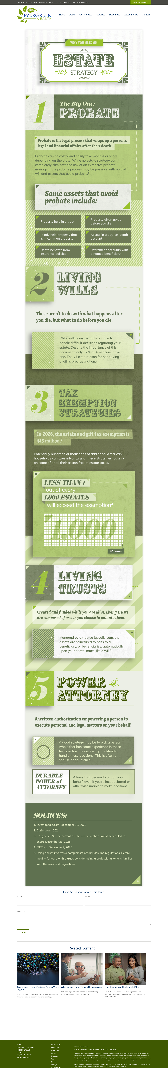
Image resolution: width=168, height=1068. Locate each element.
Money (53, 1062)
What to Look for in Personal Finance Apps (81, 987)
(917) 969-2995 (64, 2)
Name (19, 896)
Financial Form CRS (82, 1046)
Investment (55, 1050)
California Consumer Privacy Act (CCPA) (131, 1064)
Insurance (54, 1056)
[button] (62, 14)
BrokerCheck (113, 1049)
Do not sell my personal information (116, 1066)
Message (21, 911)
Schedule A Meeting (140, 2)
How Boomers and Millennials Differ (122, 987)
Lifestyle (54, 1065)
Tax (52, 1059)
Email (87, 896)
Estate (53, 1053)
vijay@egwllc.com (82, 2)
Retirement (55, 1047)
